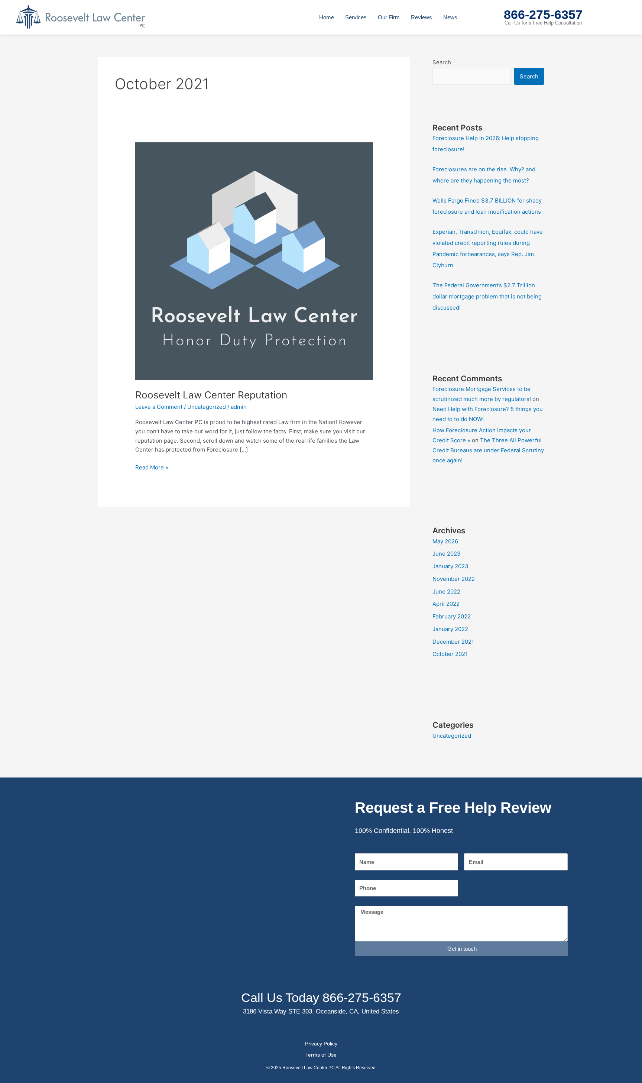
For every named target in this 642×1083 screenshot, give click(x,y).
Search (441, 62)
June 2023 (446, 553)
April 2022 (446, 603)
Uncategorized (206, 406)
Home (326, 17)
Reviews (421, 17)
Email (471, 849)
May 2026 (445, 541)
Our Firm (389, 17)
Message (366, 901)
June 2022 (446, 591)
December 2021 (453, 641)
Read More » (151, 467)
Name (362, 849)
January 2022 (450, 629)
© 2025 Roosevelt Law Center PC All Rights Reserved (321, 1067)
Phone (362, 875)
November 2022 (453, 578)
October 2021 (450, 653)
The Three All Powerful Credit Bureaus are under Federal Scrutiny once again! (488, 450)
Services (356, 17)
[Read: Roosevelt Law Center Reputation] (254, 260)
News (450, 17)
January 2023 (450, 566)
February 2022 (451, 616)
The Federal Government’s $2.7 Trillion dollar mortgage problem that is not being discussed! (487, 296)
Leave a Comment (158, 406)
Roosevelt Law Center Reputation (211, 395)
